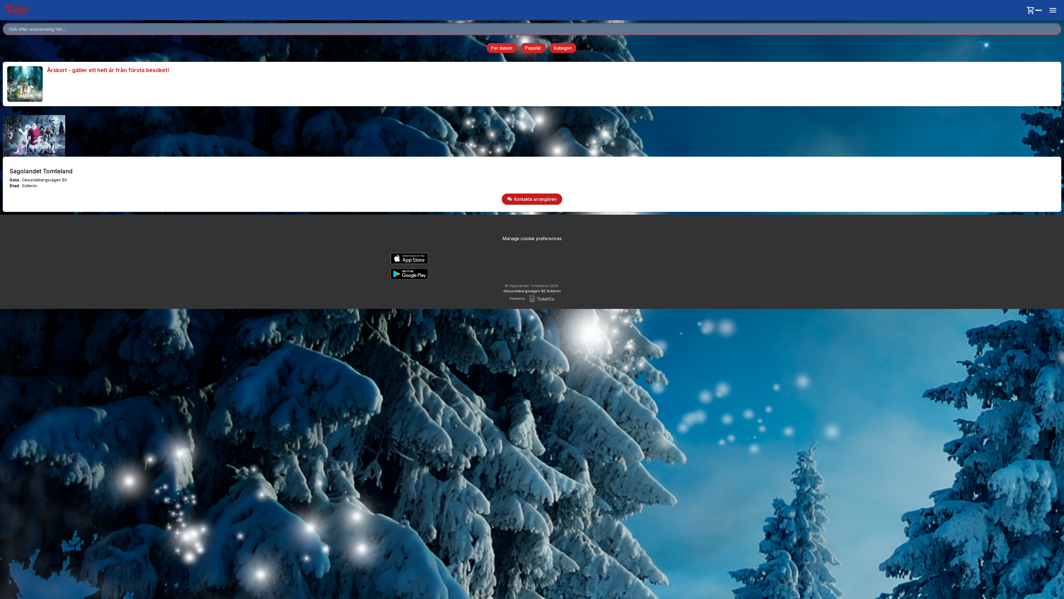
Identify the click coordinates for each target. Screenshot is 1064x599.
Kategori (563, 48)
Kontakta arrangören (535, 199)
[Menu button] (1053, 10)
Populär (533, 48)
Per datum (501, 48)
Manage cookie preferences (532, 238)
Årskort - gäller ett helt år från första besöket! (108, 70)
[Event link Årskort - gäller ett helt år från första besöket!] (23, 84)
